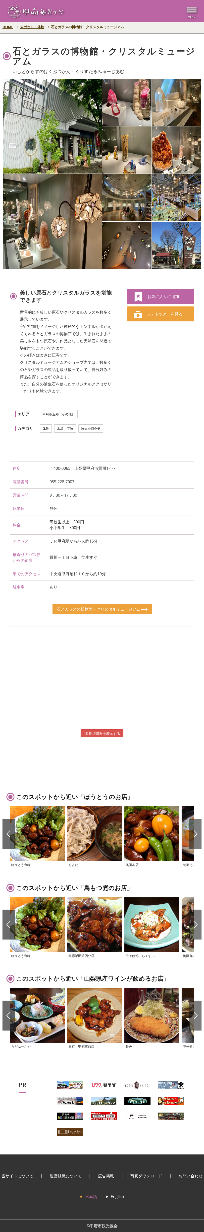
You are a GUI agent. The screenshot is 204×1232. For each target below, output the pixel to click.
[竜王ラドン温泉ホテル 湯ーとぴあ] (171, 1085)
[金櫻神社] (171, 1116)
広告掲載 (106, 1176)
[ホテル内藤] (137, 1085)
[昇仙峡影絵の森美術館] (70, 1116)
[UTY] (104, 1085)
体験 (46, 428)
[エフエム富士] (137, 1116)
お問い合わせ (191, 1176)
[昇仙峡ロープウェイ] (104, 1100)
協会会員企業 (91, 428)
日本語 (91, 1196)
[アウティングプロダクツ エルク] (137, 1100)
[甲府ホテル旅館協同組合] (104, 1116)
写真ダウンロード (146, 1176)
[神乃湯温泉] (70, 1100)
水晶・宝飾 (65, 428)
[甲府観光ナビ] (35, 12)
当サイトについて (17, 1176)
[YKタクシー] (70, 1085)
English (117, 1196)
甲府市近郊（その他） (59, 414)
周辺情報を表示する (104, 733)
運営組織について (66, 1176)
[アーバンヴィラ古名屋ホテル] (70, 1131)
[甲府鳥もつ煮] (171, 1100)
